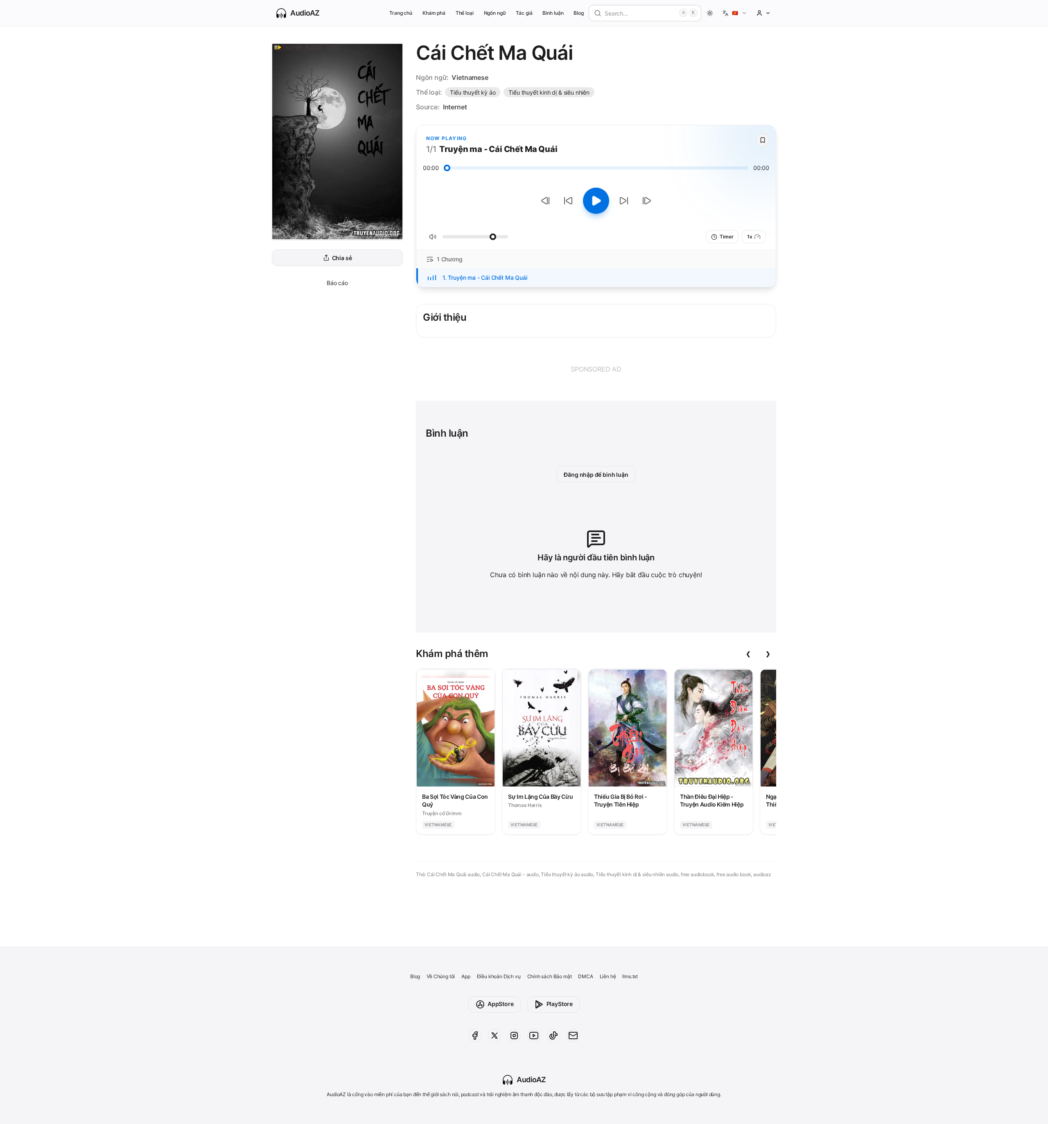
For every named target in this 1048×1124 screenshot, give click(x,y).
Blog (579, 13)
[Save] (762, 140)
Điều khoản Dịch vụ (499, 976)
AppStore (501, 1003)
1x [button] (749, 236)
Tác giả (524, 13)
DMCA (585, 976)
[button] (734, 13)
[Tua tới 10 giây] (624, 201)
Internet (455, 107)
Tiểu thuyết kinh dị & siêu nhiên (548, 92)
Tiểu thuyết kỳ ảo (472, 92)
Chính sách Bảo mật (549, 976)
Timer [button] (726, 236)
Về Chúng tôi (441, 976)
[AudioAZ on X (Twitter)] (494, 1035)
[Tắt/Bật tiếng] (432, 236)
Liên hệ (608, 976)
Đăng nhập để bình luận (596, 474)
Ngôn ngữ (495, 13)
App (465, 976)
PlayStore (560, 1003)
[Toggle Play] (596, 201)
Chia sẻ (342, 257)
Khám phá (434, 13)
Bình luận (552, 13)
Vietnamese (470, 77)
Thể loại (465, 13)
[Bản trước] (545, 201)
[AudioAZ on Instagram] (514, 1035)
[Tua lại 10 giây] (568, 201)
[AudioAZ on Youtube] (533, 1035)
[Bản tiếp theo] (647, 201)
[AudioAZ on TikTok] (553, 1035)
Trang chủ (400, 13)
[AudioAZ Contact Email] (573, 1035)
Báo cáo (337, 282)
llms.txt (630, 976)
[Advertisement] (596, 369)
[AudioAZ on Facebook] (474, 1035)
